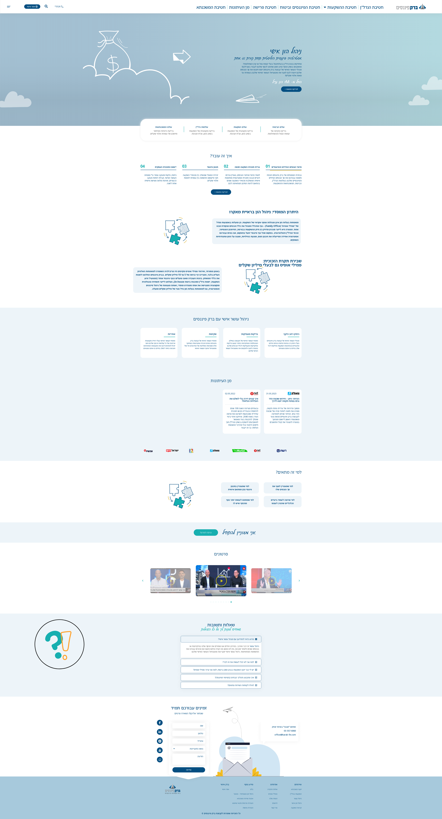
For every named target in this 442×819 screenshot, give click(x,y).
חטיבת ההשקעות (341, 7)
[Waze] (160, 759)
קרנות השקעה (296, 807)
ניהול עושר (254, 646)
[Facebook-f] (160, 723)
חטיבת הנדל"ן (371, 7)
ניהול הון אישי (297, 803)
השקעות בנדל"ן (296, 794)
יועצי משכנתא (296, 789)
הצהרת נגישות (248, 807)
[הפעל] (271, 580)
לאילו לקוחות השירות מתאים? (241, 685)
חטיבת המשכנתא (210, 7)
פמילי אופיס (192, 271)
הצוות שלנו (273, 798)
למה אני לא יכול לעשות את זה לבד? (238, 662)
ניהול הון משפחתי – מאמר (243, 794)
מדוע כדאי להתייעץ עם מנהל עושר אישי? (236, 639)
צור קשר (274, 807)
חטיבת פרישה (264, 7)
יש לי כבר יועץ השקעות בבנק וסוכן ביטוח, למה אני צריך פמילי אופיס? (223, 669)
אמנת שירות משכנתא (245, 798)
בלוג (251, 789)
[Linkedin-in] (160, 732)
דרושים (274, 803)
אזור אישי (225, 789)
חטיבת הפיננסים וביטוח (300, 7)
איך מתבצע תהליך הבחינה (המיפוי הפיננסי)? (234, 677)
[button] (141, 447)
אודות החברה (272, 789)
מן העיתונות (239, 7)
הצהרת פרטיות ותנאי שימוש (242, 803)
